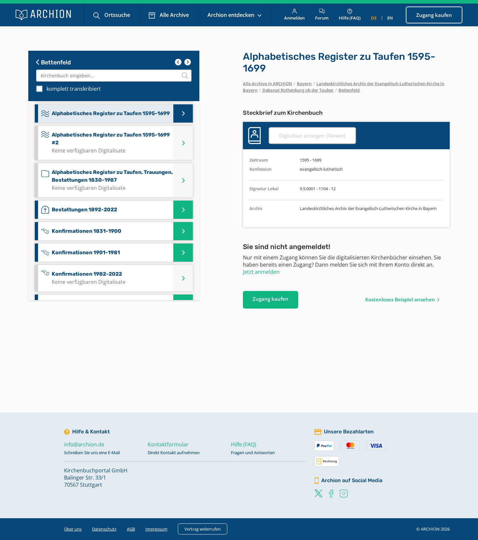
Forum (321, 18)
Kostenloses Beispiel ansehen (400, 299)
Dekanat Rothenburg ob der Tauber (298, 90)
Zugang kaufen (434, 15)
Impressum (156, 529)
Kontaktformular (168, 444)
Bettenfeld (55, 62)
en (390, 18)
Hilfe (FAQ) (350, 18)
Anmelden (294, 18)
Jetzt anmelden (261, 271)
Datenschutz (104, 529)
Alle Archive (173, 15)
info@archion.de (84, 444)
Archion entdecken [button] (231, 15)
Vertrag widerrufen (202, 529)
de (374, 18)
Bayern (304, 83)
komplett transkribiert (73, 88)
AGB (131, 529)
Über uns (73, 529)
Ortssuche (116, 15)
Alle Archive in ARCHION (267, 83)
